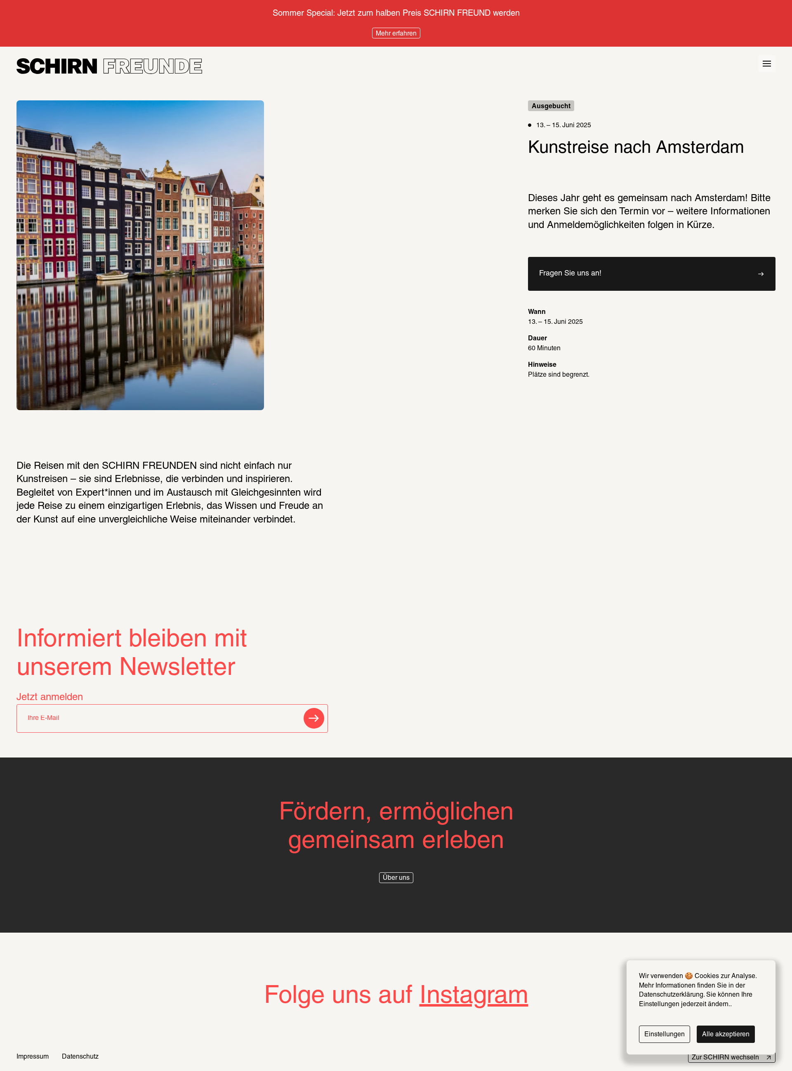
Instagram (474, 996)
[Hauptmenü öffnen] (767, 63)
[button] (652, 274)
